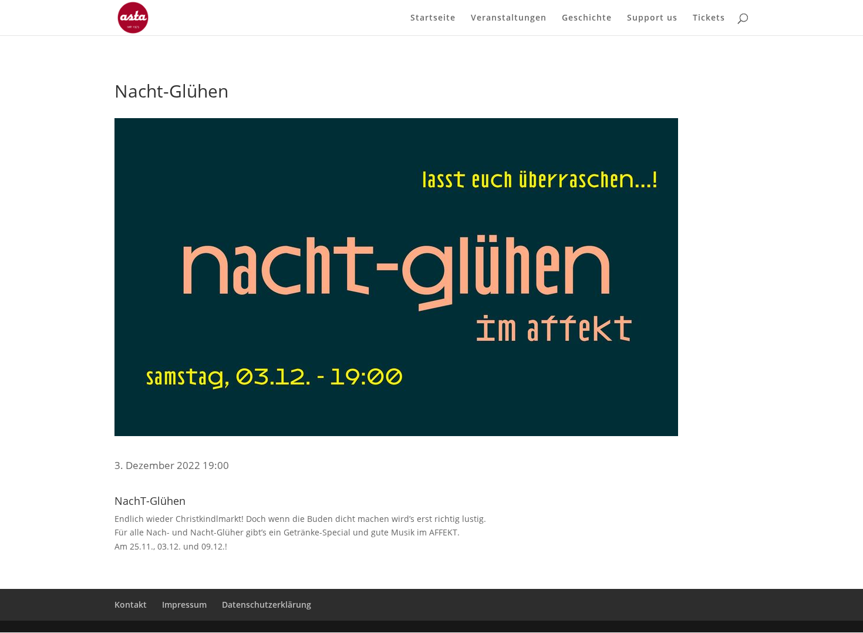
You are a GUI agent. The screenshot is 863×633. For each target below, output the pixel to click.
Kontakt (130, 604)
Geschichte (587, 18)
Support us (652, 18)
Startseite (433, 18)
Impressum (184, 604)
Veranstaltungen (509, 18)
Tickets (709, 18)
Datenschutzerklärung (266, 604)
